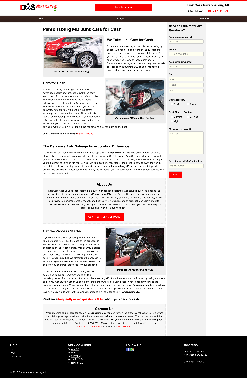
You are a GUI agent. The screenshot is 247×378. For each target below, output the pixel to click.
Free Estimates (123, 7)
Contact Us (204, 18)
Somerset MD (75, 356)
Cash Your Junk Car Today (104, 216)
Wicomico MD (75, 359)
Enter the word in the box (185, 161)
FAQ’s (120, 18)
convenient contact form (89, 326)
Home (40, 18)
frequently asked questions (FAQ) (81, 299)
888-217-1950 (216, 11)
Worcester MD (75, 352)
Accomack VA (75, 362)
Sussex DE (73, 349)
